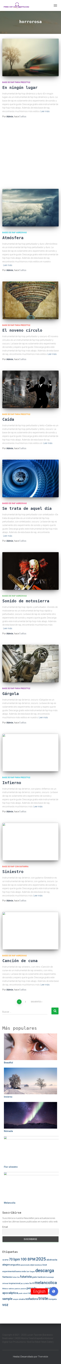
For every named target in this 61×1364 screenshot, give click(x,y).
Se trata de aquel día (27, 508)
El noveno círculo (22, 330)
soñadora (31, 1299)
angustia (15, 1264)
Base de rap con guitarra (15, 866)
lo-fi (32, 1283)
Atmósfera (12, 238)
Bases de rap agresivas (14, 232)
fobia (14, 1277)
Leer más (45, 111)
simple (15, 1299)
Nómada (8, 1131)
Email (5, 1227)
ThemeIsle (43, 1356)
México (5, 1289)
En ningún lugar (20, 87)
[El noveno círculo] (30, 300)
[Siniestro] (30, 841)
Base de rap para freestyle (16, 82)
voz (5, 1305)
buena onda (20, 1271)
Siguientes (36, 1002)
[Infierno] (30, 752)
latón (27, 1283)
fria (18, 1277)
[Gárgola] (30, 663)
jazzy (23, 1283)
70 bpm (14, 1259)
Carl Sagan (30, 1272)
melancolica (45, 1282)
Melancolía (9, 1203)
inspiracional (14, 1283)
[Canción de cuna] (30, 931)
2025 (41, 1259)
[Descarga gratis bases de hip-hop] (17, 5)
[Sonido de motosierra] (30, 571)
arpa (32, 1265)
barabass (38, 1265)
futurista (26, 1277)
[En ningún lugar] (30, 57)
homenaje (50, 1277)
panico (17, 1289)
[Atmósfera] (30, 207)
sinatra (22, 1299)
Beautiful (8, 1062)
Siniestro (12, 871)
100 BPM (28, 1259)
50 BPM (5, 1260)
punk (20, 1293)
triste (43, 1298)
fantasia (7, 1277)
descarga (44, 1270)
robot (25, 1293)
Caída (8, 419)
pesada (31, 1288)
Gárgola (10, 693)
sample (7, 1299)
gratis (34, 1277)
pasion (23, 1289)
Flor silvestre (11, 1167)
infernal (5, 1283)
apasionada (25, 1265)
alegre (6, 1264)
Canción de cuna (20, 960)
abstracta (51, 1259)
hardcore (42, 1277)
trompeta (52, 1299)
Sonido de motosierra (25, 601)
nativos (11, 1289)
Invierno (8, 1097)
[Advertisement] (30, 153)
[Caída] (30, 389)
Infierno (11, 782)
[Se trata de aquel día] (30, 478)
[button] (53, 1291)
